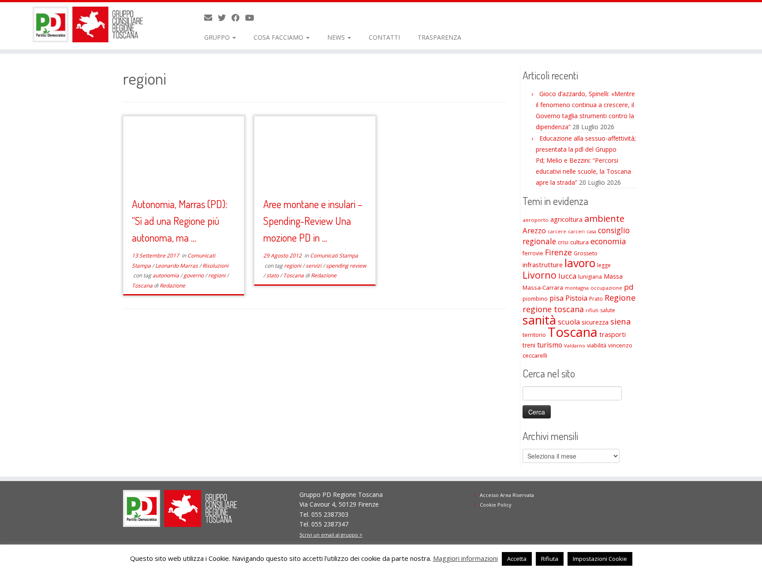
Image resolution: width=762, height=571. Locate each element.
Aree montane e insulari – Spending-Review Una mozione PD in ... (312, 220)
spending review (346, 265)
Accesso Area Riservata (507, 495)
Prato (596, 298)
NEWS (337, 37)
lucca (567, 276)
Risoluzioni (215, 265)
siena (620, 321)
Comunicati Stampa (334, 255)
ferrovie (533, 253)
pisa (556, 298)
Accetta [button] (517, 559)
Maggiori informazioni (465, 558)
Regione (620, 297)
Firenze (558, 252)
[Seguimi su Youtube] (252, 17)
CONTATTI (384, 37)
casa (591, 231)
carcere (557, 231)
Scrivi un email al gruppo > (330, 534)
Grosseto (586, 253)
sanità (539, 320)
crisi (563, 242)
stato (273, 275)
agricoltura (566, 219)
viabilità (596, 345)
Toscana (143, 285)
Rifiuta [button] (549, 559)
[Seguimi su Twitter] (225, 17)
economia (608, 241)
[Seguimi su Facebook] (238, 17)
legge (604, 265)
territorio (534, 335)
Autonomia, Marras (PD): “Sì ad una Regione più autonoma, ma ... (179, 220)
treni (529, 345)
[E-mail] (211, 17)
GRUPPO (218, 37)
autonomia (166, 275)
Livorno (540, 275)
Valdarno (574, 345)
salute (607, 310)
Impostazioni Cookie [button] (600, 559)
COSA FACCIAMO (279, 37)
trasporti (612, 334)
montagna (577, 287)
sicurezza (595, 322)
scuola (569, 322)
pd (629, 287)
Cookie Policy (496, 504)
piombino (535, 298)
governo (194, 275)
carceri (576, 231)
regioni (217, 275)
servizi (314, 265)
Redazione (172, 285)
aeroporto (536, 219)
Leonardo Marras (177, 265)
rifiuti (592, 310)
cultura (579, 242)
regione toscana (553, 309)
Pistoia (576, 298)
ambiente (604, 218)
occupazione (606, 287)
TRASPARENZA (439, 37)
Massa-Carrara (543, 287)
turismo (549, 345)
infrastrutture (543, 264)
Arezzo (534, 230)
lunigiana (590, 276)
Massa (613, 276)
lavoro (579, 263)
